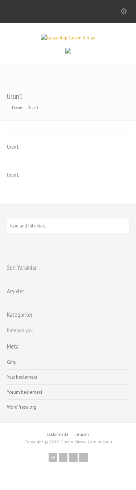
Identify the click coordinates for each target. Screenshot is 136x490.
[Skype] (73, 457)
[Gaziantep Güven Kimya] (68, 38)
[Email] (53, 457)
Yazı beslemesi (22, 377)
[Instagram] (83, 457)
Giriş (11, 362)
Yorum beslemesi (24, 392)
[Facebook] (63, 457)
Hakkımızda (57, 434)
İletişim (81, 434)
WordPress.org (21, 407)
